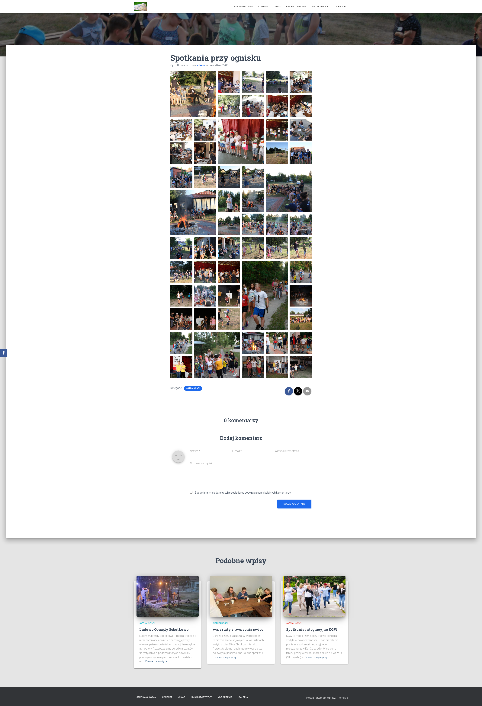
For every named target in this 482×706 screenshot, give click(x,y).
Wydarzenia (319, 6)
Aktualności (193, 388)
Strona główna (243, 6)
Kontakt (263, 6)
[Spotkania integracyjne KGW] (314, 595)
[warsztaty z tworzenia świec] (241, 595)
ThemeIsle (342, 697)
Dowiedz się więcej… (157, 661)
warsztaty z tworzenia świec (238, 629)
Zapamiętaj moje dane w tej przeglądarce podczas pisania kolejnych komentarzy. (243, 492)
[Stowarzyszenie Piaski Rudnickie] (140, 6)
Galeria (339, 6)
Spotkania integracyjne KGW (312, 629)
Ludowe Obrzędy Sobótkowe (163, 629)
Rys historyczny (296, 6)
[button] (193, 94)
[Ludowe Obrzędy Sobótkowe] (168, 595)
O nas (277, 6)
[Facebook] (3, 353)
